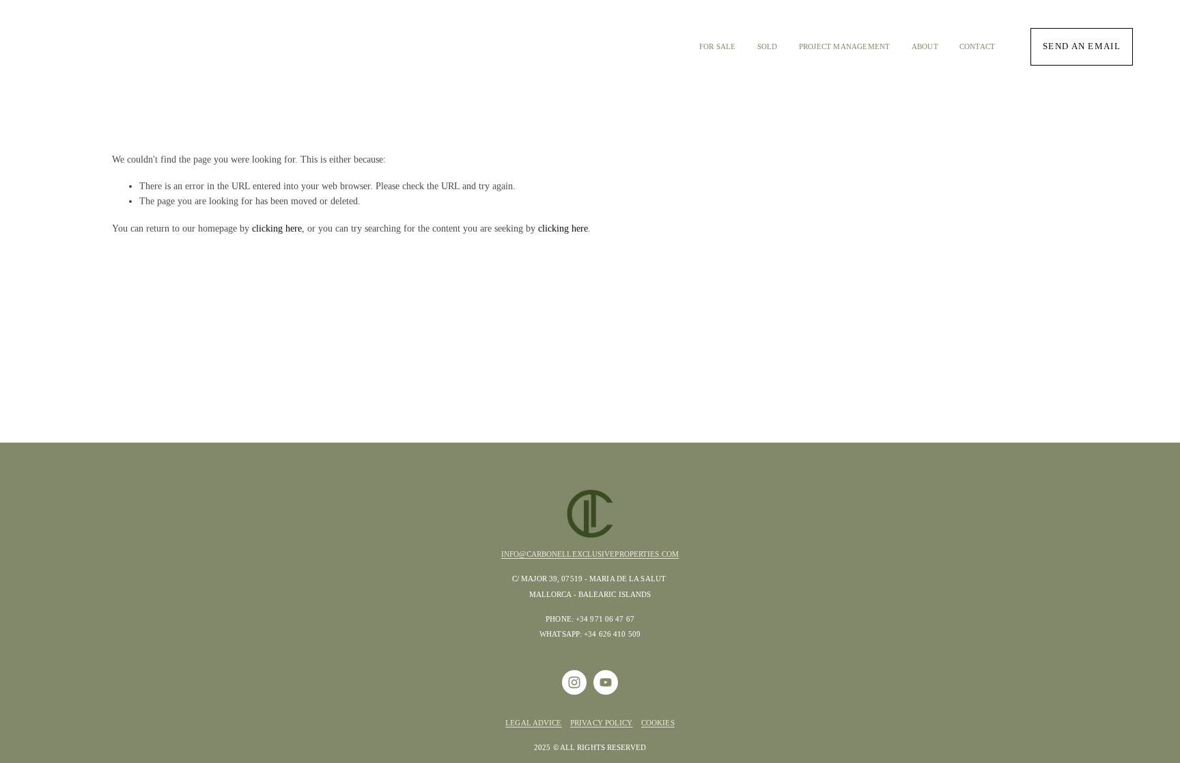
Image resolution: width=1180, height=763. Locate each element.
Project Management (844, 46)
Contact (977, 46)
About (925, 46)
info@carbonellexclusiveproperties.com (590, 554)
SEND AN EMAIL (1082, 46)
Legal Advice (533, 723)
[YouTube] (605, 682)
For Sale (717, 46)
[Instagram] (574, 682)
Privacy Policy (601, 723)
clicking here (277, 228)
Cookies (658, 723)
